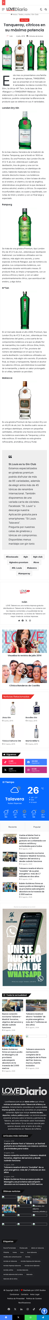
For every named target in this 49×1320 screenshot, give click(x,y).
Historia (6, 1252)
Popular (37, 827)
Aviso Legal (34, 1294)
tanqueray (25, 573)
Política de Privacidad (15, 1298)
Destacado (12, 556)
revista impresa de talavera (30, 1261)
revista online (8, 1270)
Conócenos (14, 1294)
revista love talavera (32, 1266)
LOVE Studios (40, 1290)
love (37, 562)
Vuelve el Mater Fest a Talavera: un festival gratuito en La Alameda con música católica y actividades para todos (32, 840)
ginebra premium (19, 562)
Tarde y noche (24, 14)
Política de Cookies (34, 1298)
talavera (32, 568)
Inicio (14, 14)
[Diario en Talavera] (17, 9)
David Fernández (9, 1248)
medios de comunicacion (12, 1257)
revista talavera (22, 1270)
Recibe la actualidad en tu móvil (24, 907)
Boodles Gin (31, 717)
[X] (26, 620)
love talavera (32, 1252)
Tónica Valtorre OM (11, 741)
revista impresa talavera (12, 1266)
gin (26, 556)
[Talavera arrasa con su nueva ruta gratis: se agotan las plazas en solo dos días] (9, 1227)
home (15, 1252)
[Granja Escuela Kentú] (24, 1229)
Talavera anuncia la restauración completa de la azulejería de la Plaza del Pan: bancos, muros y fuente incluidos (36, 1057)
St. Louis (17, 568)
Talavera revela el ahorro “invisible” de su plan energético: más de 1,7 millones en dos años (31, 872)
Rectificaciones (24, 1303)
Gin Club (34, 14)
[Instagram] (30, 620)
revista (27, 1257)
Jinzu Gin (6, 717)
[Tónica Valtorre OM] (13, 731)
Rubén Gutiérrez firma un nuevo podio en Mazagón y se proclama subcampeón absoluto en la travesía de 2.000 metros (32, 889)
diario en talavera (37, 1248)
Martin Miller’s (32, 741)
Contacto (24, 1294)
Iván (11, 36)
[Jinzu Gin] (13, 708)
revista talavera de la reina (13, 1274)
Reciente (12, 827)
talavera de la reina (10, 1279)
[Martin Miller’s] (36, 731)
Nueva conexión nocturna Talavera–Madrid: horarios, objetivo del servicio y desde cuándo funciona (32, 857)
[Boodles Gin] (36, 708)
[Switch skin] (41, 10)
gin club (38, 556)
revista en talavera (10, 1261)
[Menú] (3, 10)
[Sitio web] (19, 620)
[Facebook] (22, 620)
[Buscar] (45, 10)
